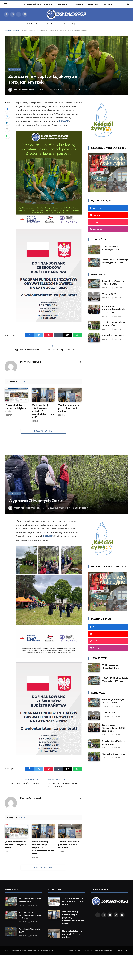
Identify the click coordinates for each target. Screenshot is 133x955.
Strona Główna (32, 4)
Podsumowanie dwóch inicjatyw (24, 783)
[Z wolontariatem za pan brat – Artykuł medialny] (70, 395)
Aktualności (14, 69)
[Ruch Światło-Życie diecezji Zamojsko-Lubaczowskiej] (66, 14)
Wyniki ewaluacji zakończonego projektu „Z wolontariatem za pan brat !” (43, 411)
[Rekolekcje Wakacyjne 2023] (11, 931)
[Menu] (5, 4)
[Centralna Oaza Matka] (94, 337)
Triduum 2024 (109, 294)
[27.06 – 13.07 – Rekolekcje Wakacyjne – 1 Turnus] (94, 262)
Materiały (93, 4)
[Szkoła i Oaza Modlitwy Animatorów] (94, 325)
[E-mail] (7, 129)
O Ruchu (48, 4)
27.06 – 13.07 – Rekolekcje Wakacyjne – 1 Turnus (115, 261)
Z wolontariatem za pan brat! (92, 24)
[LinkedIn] (7, 122)
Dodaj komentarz (43, 431)
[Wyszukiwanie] (128, 4)
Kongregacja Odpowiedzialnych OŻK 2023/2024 (113, 309)
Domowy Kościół (71, 24)
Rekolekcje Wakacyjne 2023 (30, 930)
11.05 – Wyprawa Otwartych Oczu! (110, 248)
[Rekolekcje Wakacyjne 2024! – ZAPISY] (94, 283)
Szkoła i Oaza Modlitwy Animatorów (113, 324)
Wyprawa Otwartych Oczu (26, 349)
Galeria (108, 4)
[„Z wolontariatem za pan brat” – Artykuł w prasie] (16, 395)
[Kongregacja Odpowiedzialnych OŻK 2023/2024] (94, 309)
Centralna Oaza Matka (113, 335)
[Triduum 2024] (94, 296)
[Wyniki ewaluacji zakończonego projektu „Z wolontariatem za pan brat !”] (43, 395)
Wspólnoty (63, 4)
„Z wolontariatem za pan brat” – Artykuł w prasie (15, 408)
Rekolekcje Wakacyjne (36, 24)
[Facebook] (7, 109)
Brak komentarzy (57, 89)
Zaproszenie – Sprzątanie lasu (62, 349)
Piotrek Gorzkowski (27, 89)
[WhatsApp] (7, 136)
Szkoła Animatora (54, 24)
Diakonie (78, 4)
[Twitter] (7, 116)
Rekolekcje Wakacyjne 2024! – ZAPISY (113, 282)
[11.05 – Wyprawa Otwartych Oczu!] (94, 249)
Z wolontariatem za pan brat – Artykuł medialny (68, 408)
